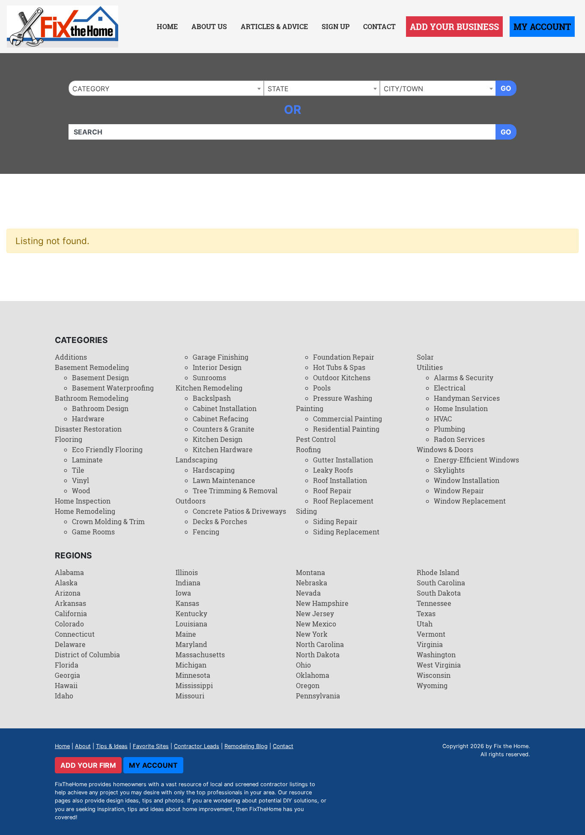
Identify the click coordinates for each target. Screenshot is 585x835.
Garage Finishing (220, 356)
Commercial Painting (347, 418)
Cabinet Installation (225, 408)
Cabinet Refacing (220, 418)
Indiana (188, 582)
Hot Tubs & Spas (339, 367)
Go (506, 88)
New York (312, 633)
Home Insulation (461, 408)
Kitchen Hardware (223, 449)
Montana (310, 572)
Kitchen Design (217, 439)
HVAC (443, 418)
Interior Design (217, 367)
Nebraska (311, 582)
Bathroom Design (100, 408)
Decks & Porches (220, 521)
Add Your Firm (88, 765)
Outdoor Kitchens (341, 377)
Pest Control (316, 439)
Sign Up (335, 26)
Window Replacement (470, 500)
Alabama (69, 572)
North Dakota (318, 654)
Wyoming (432, 685)
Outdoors (191, 500)
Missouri (190, 695)
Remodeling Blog (246, 746)
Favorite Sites (151, 746)
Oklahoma (312, 675)
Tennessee (434, 603)
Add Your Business (454, 26)
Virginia (430, 644)
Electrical (450, 387)
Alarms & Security (463, 377)
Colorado (69, 623)
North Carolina (320, 644)
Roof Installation (340, 480)
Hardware (88, 418)
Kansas (187, 603)
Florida (66, 664)
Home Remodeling (85, 511)
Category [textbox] (91, 88)
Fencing (206, 531)
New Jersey (315, 613)
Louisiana (191, 623)
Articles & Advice (274, 26)
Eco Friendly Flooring (107, 449)
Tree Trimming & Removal (235, 490)
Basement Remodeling (92, 367)
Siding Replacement (346, 531)
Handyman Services (467, 398)
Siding (306, 511)
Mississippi (194, 685)
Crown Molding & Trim (108, 521)
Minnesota (193, 675)
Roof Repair (332, 490)
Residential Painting (346, 428)
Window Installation (466, 480)
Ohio (303, 664)
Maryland (191, 644)
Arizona (68, 592)
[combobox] (166, 88)
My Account (542, 26)
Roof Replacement (343, 500)
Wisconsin (434, 675)
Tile (78, 469)
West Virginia (439, 664)
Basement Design (100, 377)
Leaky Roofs (333, 469)
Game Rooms (93, 531)
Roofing (308, 449)
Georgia (67, 675)
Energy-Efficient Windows (476, 459)
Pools (322, 387)
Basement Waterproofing (113, 387)
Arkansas (70, 603)
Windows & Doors (445, 449)
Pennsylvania (318, 695)
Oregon (307, 685)
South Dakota (439, 592)
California (71, 613)
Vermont (431, 633)
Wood (81, 490)
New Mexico (316, 623)
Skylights (449, 469)
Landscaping (197, 459)
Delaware (70, 644)
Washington (436, 654)
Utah (425, 623)
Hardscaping (214, 469)
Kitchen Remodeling (209, 387)
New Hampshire (322, 603)
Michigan (191, 664)
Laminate (87, 459)
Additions (71, 356)
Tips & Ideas (112, 746)
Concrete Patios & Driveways (239, 511)
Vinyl (80, 480)
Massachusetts (200, 654)
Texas (426, 613)
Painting (309, 408)
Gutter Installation (343, 459)
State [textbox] (278, 88)
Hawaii (66, 685)
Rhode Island (438, 572)
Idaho (64, 695)
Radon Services (459, 439)
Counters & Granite (223, 428)
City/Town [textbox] (403, 88)
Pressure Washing (342, 398)
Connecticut (75, 633)
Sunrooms (209, 377)
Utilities (430, 367)
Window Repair (459, 490)
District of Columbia (87, 654)
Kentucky (191, 613)
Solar (425, 356)
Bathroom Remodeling (91, 398)
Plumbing (449, 428)
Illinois (187, 572)
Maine (186, 633)
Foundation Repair (343, 356)
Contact (379, 26)
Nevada (308, 592)
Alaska (66, 582)
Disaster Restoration (88, 428)
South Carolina (441, 582)
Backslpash (212, 398)
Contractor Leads (196, 746)
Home (167, 26)
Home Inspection (82, 500)
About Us (209, 26)
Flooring (68, 439)
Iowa (183, 592)
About (83, 746)
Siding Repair (335, 521)
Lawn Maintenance (224, 480)
